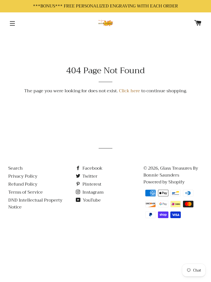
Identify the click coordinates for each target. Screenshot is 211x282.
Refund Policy (22, 184)
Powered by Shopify (164, 182)
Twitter (89, 176)
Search (15, 168)
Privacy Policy (22, 176)
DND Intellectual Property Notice (35, 203)
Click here (129, 91)
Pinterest (91, 184)
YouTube (91, 200)
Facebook (91, 168)
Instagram (92, 192)
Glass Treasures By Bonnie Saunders (170, 171)
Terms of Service (25, 192)
